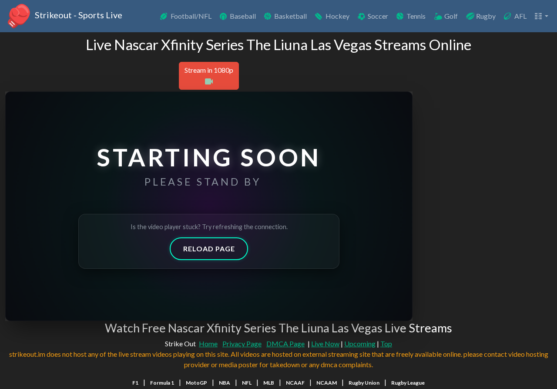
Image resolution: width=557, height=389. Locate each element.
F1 (135, 382)
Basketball (290, 16)
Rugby (486, 16)
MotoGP (196, 382)
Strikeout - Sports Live (77, 15)
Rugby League (408, 382)
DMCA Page (285, 343)
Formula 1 (162, 382)
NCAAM (326, 382)
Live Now (325, 343)
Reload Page (209, 248)
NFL (247, 382)
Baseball (243, 16)
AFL (520, 16)
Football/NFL (191, 16)
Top (386, 343)
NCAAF (295, 382)
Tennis (416, 16)
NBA (224, 382)
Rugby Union (364, 382)
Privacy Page (242, 343)
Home (208, 343)
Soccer (378, 16)
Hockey (337, 16)
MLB (268, 382)
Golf (451, 16)
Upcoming (360, 343)
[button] (541, 16)
